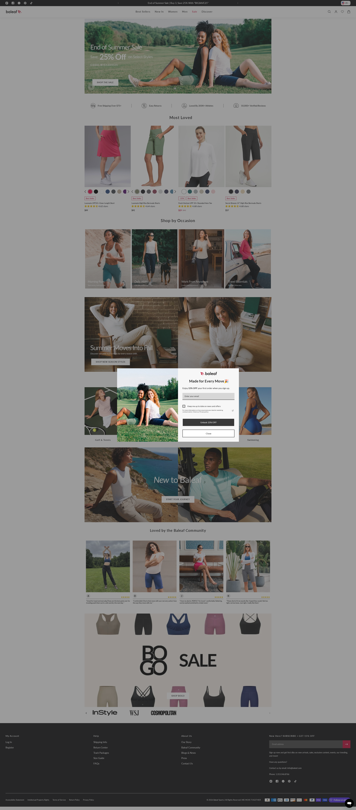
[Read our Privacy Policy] (232, 410)
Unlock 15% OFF (208, 422)
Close (208, 433)
